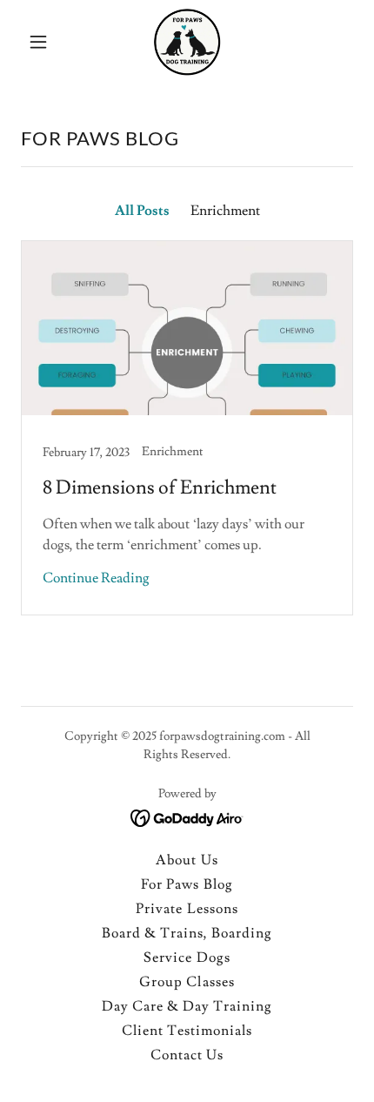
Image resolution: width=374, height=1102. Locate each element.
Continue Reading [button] (96, 578)
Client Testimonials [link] (187, 1030)
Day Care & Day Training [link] (187, 1006)
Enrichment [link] (225, 210)
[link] (187, 42)
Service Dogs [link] (187, 957)
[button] (45, 41)
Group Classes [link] (186, 982)
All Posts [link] (142, 210)
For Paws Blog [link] (186, 884)
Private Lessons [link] (186, 908)
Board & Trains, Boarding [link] (187, 933)
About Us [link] (186, 860)
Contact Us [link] (187, 1055)
